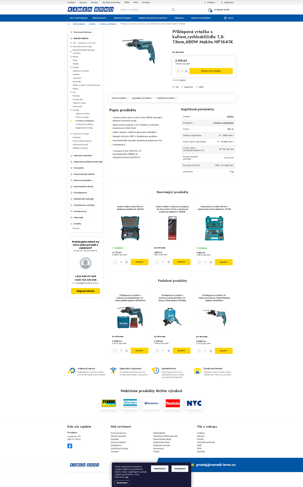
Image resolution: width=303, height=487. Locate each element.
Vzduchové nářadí (81, 134)
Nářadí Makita (81, 38)
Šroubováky (78, 99)
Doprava (83, 2)
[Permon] (109, 403)
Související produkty (142, 98)
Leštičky (76, 74)
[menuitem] (78, 18)
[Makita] (173, 403)
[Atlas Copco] (130, 403)
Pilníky (75, 89)
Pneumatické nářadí (84, 174)
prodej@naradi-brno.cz (87, 283)
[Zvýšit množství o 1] (186, 71)
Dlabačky (77, 137)
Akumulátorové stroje (82, 46)
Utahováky (77, 106)
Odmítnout (159, 468)
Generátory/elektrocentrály (88, 161)
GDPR (127, 2)
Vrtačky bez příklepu (84, 124)
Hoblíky (76, 64)
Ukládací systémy (80, 148)
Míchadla (77, 81)
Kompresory (80, 211)
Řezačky (76, 96)
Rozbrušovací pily (80, 144)
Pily (74, 92)
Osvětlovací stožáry (84, 205)
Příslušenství (80, 192)
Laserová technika (81, 71)
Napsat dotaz (85, 291)
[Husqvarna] (151, 403)
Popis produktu (119, 98)
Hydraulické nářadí (83, 186)
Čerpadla (78, 168)
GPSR (136, 2)
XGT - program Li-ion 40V (84, 43)
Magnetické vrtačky (84, 128)
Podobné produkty (166, 98)
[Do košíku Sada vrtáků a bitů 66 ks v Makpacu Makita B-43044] (139, 262)
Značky (77, 223)
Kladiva (76, 67)
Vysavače (77, 78)
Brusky (75, 57)
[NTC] (194, 403)
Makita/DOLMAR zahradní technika (84, 51)
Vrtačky (76, 110)
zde (126, 477)
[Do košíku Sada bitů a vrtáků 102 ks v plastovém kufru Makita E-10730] (224, 262)
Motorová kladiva (83, 180)
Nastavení (122, 482)
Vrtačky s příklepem (85, 121)
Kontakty (146, 2)
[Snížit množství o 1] (178, 71)
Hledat (173, 10)
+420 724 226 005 (86, 280)
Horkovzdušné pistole (82, 141)
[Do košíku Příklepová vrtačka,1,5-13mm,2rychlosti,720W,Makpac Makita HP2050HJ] (224, 351)
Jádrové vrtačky (83, 113)
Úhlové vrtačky (82, 117)
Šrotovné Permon (83, 32)
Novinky (94, 2)
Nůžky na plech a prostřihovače (86, 85)
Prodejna (71, 2)
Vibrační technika (83, 155)
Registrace (229, 2)
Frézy (75, 60)
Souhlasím (179, 468)
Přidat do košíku (211, 71)
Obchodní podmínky (111, 2)
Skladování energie (84, 199)
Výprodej (78, 217)
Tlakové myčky (79, 103)
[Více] (229, 18)
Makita (182, 80)
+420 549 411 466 (85, 276)
